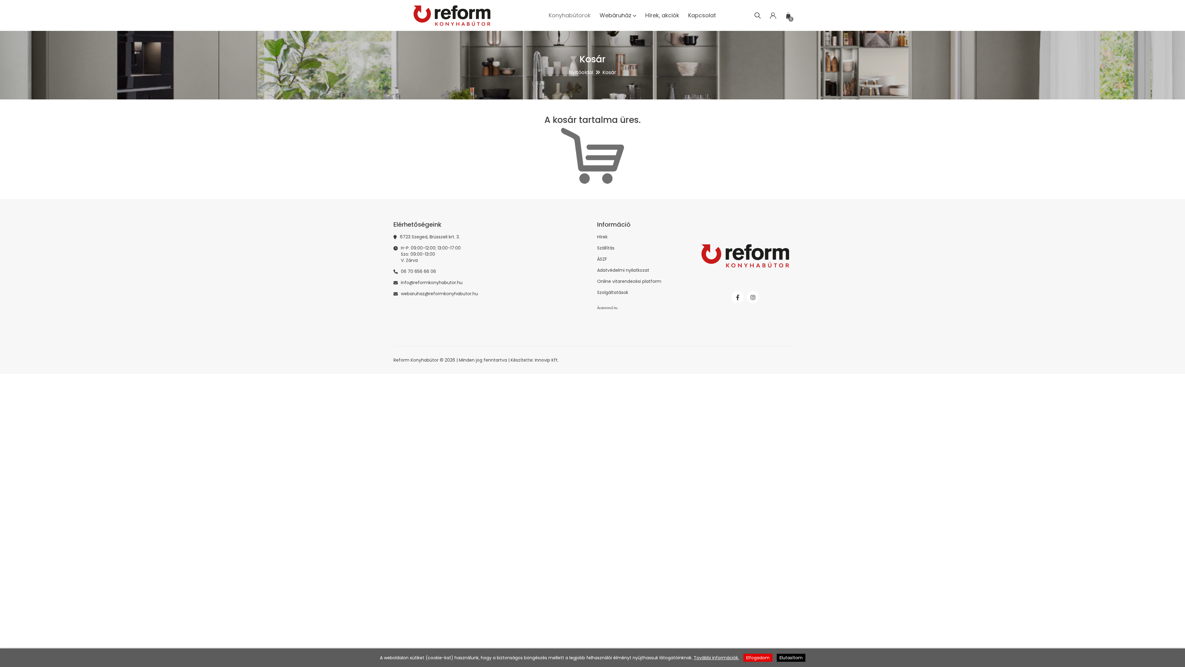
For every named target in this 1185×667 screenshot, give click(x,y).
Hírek (602, 237)
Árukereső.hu (607, 308)
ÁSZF (602, 259)
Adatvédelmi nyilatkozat (623, 270)
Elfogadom (758, 658)
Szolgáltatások (612, 292)
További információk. (716, 658)
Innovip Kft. (547, 360)
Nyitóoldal (581, 72)
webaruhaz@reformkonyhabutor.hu (439, 294)
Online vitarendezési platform (629, 281)
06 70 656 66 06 (418, 271)
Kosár (609, 72)
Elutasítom (791, 658)
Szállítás (605, 248)
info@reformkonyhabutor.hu (432, 282)
